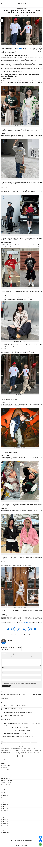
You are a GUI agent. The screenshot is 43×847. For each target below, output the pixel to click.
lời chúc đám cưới (34, 743)
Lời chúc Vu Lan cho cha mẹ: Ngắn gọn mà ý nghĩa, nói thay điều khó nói (18, 712)
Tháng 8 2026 (3, 795)
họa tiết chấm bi (9, 743)
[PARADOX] (21, 3)
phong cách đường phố (5, 748)
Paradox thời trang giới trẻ (5, 746)
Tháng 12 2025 (4, 812)
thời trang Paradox (36, 752)
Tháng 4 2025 (3, 830)
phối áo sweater (23, 748)
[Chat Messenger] (40, 837)
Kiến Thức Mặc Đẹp (5, 776)
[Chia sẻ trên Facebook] (13, 629)
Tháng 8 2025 (3, 821)
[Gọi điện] (40, 844)
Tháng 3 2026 (3, 806)
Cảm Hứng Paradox (5, 765)
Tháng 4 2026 (3, 804)
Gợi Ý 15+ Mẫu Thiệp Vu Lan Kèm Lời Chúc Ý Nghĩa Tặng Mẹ (15, 705)
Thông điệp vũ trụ (4, 784)
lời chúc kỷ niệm (27, 743)
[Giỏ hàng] (41, 3)
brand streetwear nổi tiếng (27, 634)
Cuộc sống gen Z (4, 769)
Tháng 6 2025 (3, 825)
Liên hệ (22, 840)
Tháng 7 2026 (3, 797)
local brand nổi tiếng (35, 634)
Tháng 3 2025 (3, 832)
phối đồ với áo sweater (4, 750)
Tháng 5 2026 (3, 802)
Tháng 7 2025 (3, 823)
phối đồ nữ (28, 748)
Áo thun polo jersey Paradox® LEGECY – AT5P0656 (17, 733)
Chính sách (17, 840)
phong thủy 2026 (17, 748)
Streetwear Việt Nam (29, 750)
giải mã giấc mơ (3, 743)
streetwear (23, 750)
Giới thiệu (13, 840)
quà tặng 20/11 (11, 750)
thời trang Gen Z (17, 752)
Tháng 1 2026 (3, 810)
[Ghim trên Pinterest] (30, 629)
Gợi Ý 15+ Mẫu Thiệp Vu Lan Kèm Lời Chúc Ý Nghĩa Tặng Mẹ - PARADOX (15, 723)
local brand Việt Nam (16, 743)
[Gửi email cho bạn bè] (24, 629)
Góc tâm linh (3, 771)
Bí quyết (2, 763)
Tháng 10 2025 (4, 817)
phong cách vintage (32, 746)
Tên (3, 667)
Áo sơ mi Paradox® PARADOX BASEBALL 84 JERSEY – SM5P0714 (20, 736)
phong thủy (11, 748)
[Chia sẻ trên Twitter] (19, 629)
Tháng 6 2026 (3, 799)
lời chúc (22, 743)
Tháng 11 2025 (4, 815)
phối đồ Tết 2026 (33, 748)
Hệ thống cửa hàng (28, 840)
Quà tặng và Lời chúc (5, 782)
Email (3, 672)
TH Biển (26, 15)
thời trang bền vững (11, 752)
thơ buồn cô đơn (38, 750)
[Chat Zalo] (40, 840)
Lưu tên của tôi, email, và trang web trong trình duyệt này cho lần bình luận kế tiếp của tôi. (20, 683)
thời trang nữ (30, 752)
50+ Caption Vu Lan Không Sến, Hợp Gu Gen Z (13, 708)
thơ (34, 750)
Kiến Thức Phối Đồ (4, 778)
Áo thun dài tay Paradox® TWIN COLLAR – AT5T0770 (20, 727)
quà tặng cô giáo (18, 750)
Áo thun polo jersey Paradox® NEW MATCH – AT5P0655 (18, 730)
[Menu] (1, 3)
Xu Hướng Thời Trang (21, 8)
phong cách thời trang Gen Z (23, 746)
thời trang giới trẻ (24, 752)
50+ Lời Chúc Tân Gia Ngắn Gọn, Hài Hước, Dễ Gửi (13, 715)
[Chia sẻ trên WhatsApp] (8, 629)
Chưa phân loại (4, 767)
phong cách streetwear (14, 746)
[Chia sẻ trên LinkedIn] (35, 629)
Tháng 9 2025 (3, 819)
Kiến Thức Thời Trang (5, 780)
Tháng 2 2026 (3, 808)
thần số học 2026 (4, 752)
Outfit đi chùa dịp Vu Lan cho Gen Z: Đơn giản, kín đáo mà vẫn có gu (17, 702)
